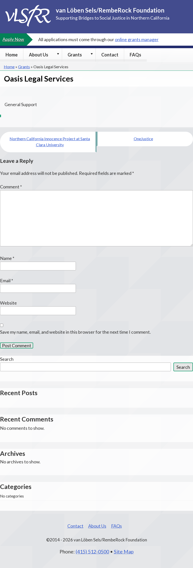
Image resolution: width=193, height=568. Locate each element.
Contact (109, 54)
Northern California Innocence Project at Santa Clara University (50, 141)
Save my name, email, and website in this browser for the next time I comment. (75, 332)
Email (6, 280)
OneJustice (143, 138)
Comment (11, 186)
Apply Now (13, 39)
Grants (75, 54)
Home (12, 54)
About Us (38, 54)
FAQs (135, 54)
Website (8, 303)
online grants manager (137, 39)
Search (7, 359)
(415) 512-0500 (92, 551)
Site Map (123, 551)
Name (7, 258)
